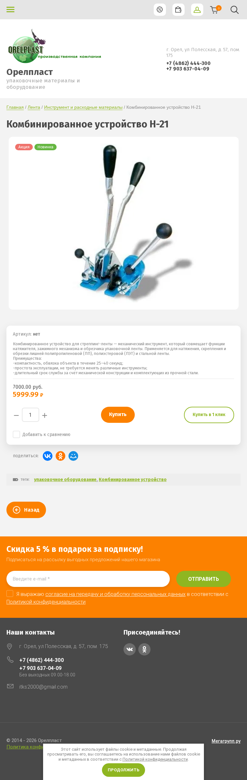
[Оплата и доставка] (178, 10)
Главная (15, 107)
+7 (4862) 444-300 (188, 63)
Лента (34, 107)
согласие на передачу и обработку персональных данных (115, 594)
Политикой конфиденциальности (155, 759)
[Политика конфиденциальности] (160, 10)
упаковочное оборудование (65, 479)
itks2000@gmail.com (43, 687)
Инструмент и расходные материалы (83, 107)
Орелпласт (29, 72)
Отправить (203, 579)
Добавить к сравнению (46, 434)
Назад (32, 510)
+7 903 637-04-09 (187, 69)
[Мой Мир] (73, 456)
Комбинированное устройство (133, 479)
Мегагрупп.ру (226, 741)
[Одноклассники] (60, 456)
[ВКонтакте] (47, 456)
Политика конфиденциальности (42, 747)
